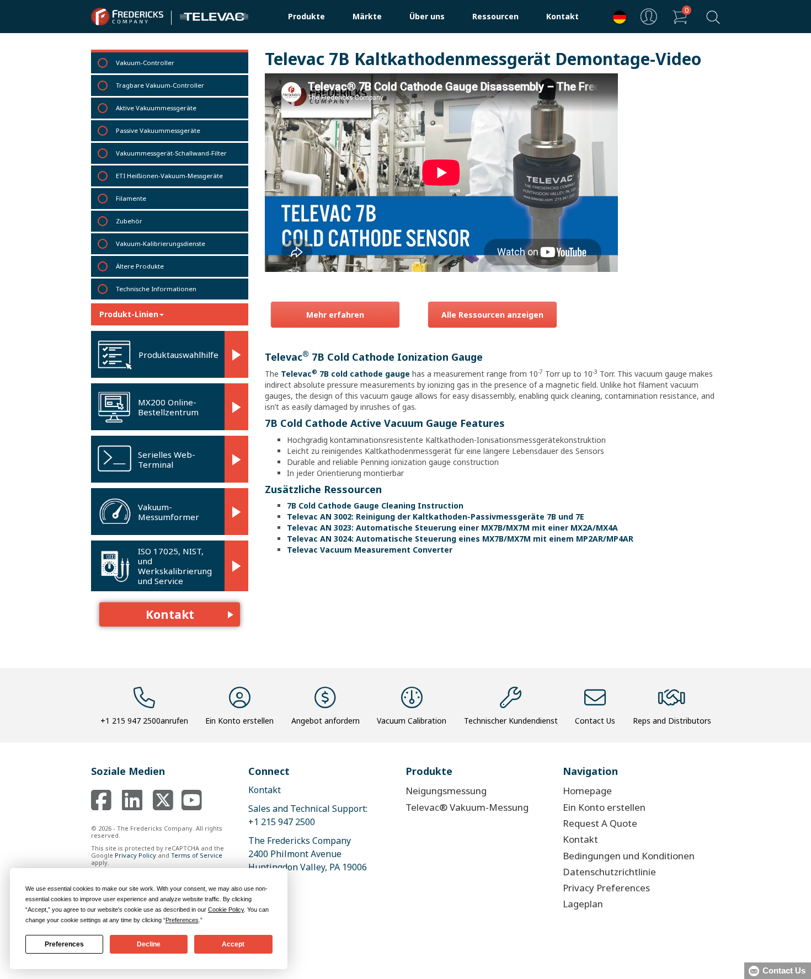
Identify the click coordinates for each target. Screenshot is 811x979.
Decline (149, 944)
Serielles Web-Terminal (166, 459)
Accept (233, 944)
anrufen (144, 720)
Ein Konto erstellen (239, 720)
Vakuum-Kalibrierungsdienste (160, 243)
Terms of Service (196, 855)
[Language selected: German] (616, 17)
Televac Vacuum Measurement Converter (369, 549)
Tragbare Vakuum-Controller (160, 85)
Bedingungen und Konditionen (629, 855)
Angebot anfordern (325, 720)
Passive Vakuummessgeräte (158, 130)
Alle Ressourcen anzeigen (492, 314)
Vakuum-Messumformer (168, 512)
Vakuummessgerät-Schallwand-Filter (171, 153)
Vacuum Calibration (411, 720)
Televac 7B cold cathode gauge (345, 373)
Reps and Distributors (672, 720)
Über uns (427, 16)
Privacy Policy (135, 855)
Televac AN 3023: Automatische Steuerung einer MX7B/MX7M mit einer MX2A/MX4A (452, 527)
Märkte (367, 16)
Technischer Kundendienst (511, 720)
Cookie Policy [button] (226, 909)
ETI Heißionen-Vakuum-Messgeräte (169, 176)
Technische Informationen (156, 289)
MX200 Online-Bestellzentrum (168, 407)
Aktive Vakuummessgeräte (156, 108)
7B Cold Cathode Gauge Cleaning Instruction (375, 505)
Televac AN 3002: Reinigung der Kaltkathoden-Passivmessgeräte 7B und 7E (435, 516)
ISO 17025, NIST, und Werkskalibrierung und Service (175, 566)
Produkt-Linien (128, 314)
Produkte (306, 16)
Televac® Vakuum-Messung (467, 807)
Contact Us (595, 720)
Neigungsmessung (446, 790)
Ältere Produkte (140, 266)
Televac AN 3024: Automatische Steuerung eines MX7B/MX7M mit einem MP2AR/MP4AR (460, 538)
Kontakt (562, 16)
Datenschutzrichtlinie (609, 871)
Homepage (587, 790)
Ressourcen (495, 16)
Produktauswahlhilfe (178, 355)
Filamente (131, 198)
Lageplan (583, 903)
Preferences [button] (182, 920)
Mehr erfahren (335, 314)
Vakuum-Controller (145, 62)
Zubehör (129, 221)
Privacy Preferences (606, 887)
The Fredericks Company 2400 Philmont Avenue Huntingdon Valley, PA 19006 (307, 853)
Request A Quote (600, 823)
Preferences (64, 944)
